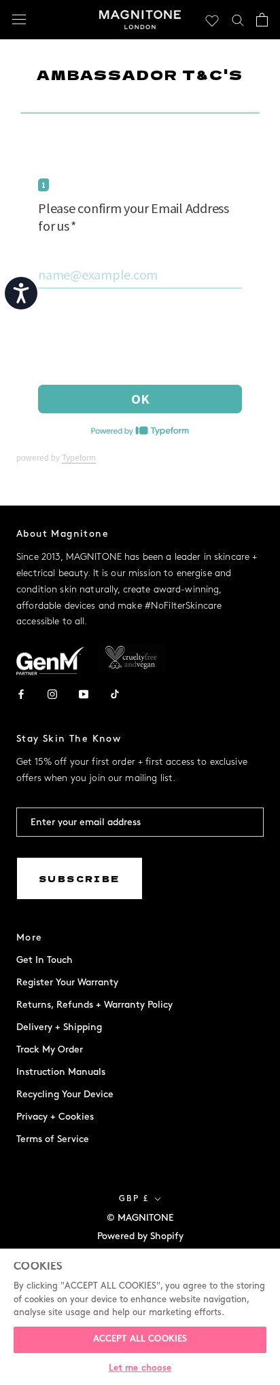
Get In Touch (44, 959)
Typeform (79, 458)
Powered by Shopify (140, 1236)
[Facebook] (21, 693)
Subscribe (79, 878)
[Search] (238, 19)
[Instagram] (52, 693)
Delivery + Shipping (59, 1027)
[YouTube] (83, 693)
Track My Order (49, 1049)
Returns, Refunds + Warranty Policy (94, 1004)
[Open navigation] (19, 19)
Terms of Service (52, 1139)
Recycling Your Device (64, 1094)
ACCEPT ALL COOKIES (140, 1339)
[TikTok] (115, 693)
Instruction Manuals (60, 1071)
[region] (140, 1317)
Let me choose (140, 1369)
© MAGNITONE (140, 1217)
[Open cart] (262, 19)
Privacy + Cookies (55, 1116)
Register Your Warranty (67, 982)
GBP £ (134, 1198)
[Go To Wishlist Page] (212, 20)
